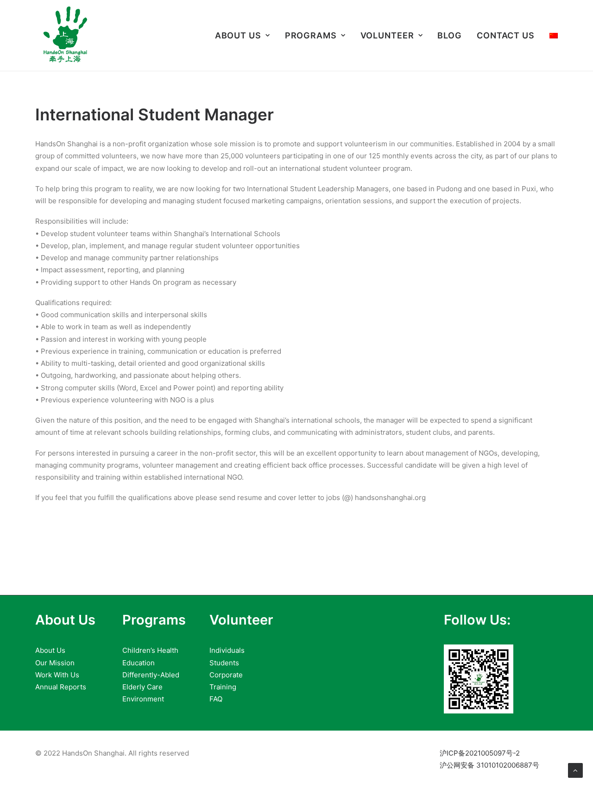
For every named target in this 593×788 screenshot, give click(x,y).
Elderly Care (142, 686)
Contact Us (506, 35)
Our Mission (55, 662)
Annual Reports (60, 686)
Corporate (226, 674)
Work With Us (57, 674)
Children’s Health (150, 650)
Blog (449, 35)
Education (138, 662)
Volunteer (387, 35)
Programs (311, 35)
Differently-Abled (150, 674)
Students (224, 662)
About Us (238, 35)
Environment (143, 698)
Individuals (227, 650)
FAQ (215, 698)
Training (222, 686)
